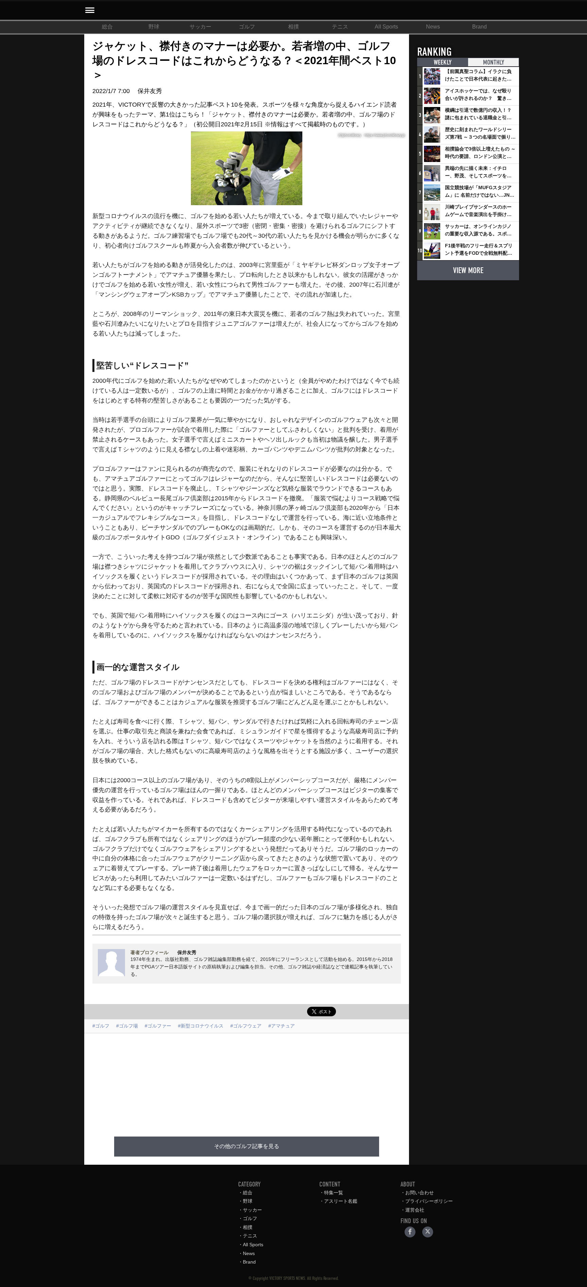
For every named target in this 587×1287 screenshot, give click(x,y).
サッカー (200, 27)
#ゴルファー (158, 1026)
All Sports (386, 27)
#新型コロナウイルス (201, 1026)
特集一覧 (333, 1192)
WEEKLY (442, 62)
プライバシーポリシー (429, 1201)
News (433, 27)
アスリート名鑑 (340, 1201)
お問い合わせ (419, 1192)
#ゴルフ (100, 1026)
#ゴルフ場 (127, 1026)
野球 (153, 27)
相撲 (293, 27)
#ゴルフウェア (246, 1026)
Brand (479, 27)
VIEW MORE (468, 270)
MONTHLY (493, 62)
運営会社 (414, 1210)
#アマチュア (281, 1026)
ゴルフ (247, 27)
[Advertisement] (246, 1080)
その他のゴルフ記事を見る (246, 1146)
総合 (107, 27)
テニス (340, 27)
